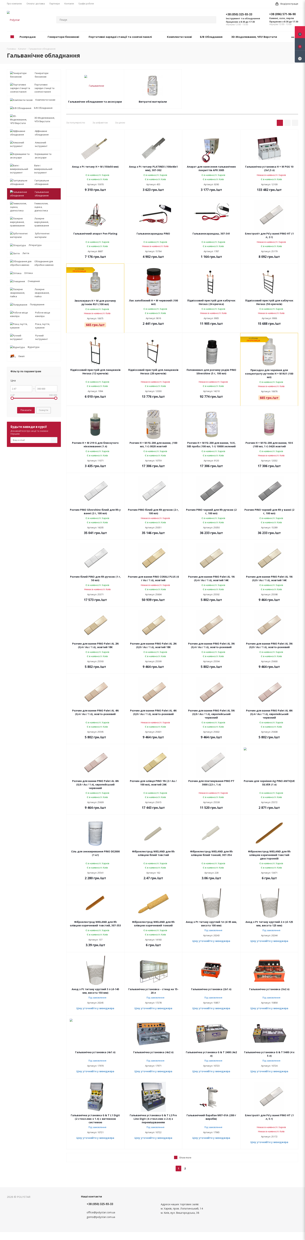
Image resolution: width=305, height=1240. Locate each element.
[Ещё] (293, 37)
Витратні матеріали (153, 101)
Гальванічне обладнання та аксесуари (95, 101)
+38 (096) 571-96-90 (282, 14)
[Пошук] (212, 19)
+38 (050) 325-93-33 (239, 14)
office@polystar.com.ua (101, 1212)
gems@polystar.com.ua (101, 1217)
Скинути (43, 410)
